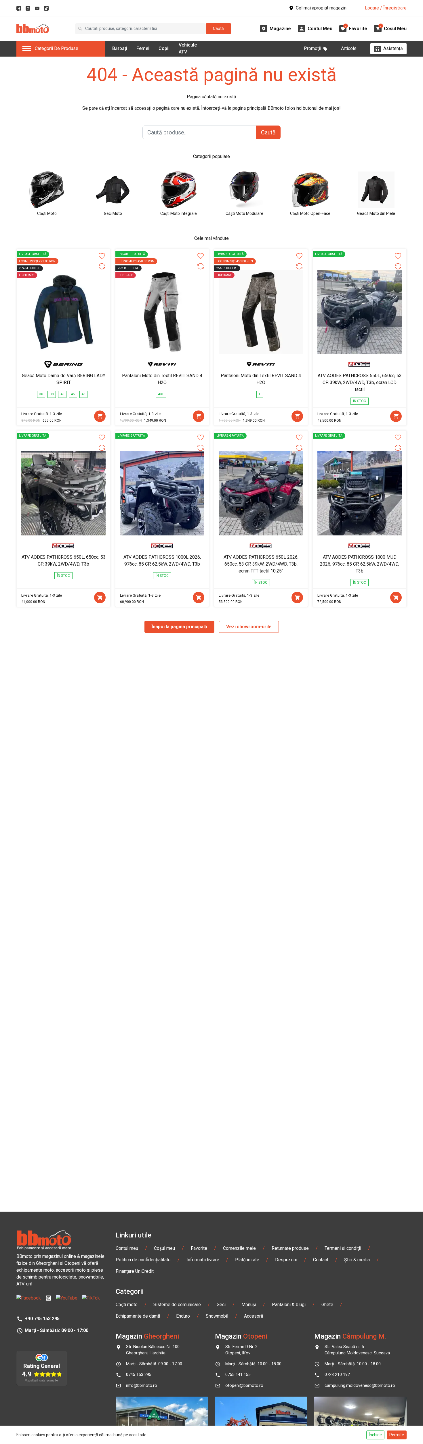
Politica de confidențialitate (143, 1259)
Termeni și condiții (343, 1248)
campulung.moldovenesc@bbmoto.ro (360, 1385)
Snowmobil (217, 1316)
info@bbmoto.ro (141, 1385)
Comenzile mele (239, 1248)
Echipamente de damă (138, 1316)
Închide (375, 1435)
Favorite (199, 1248)
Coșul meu (164, 1248)
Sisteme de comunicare (177, 1304)
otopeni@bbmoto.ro (244, 1385)
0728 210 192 (337, 1374)
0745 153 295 (138, 1374)
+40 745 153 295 (42, 1318)
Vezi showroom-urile (249, 626)
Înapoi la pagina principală (179, 626)
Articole (349, 48)
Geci (221, 1304)
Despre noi (286, 1259)
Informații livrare (202, 1259)
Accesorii (253, 1316)
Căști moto (127, 1304)
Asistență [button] (393, 48)
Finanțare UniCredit (135, 1271)
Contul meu (127, 1248)
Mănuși (248, 1304)
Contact (320, 1259)
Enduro (183, 1316)
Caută (218, 28)
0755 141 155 (238, 1374)
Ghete (327, 1304)
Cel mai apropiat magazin (321, 8)
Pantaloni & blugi (289, 1304)
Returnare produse (290, 1248)
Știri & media (357, 1259)
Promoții (312, 48)
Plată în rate (247, 1259)
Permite (396, 1435)
